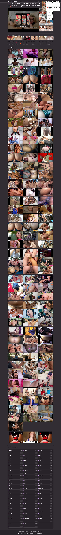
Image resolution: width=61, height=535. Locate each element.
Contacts (20, 533)
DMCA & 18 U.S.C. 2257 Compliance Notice (36, 533)
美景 (38, 1)
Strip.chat (49, 12)
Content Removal (25, 533)
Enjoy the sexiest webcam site (50, 15)
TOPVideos (12, 1)
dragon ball (34, 1)
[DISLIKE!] (10, 7)
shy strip (41, 1)
